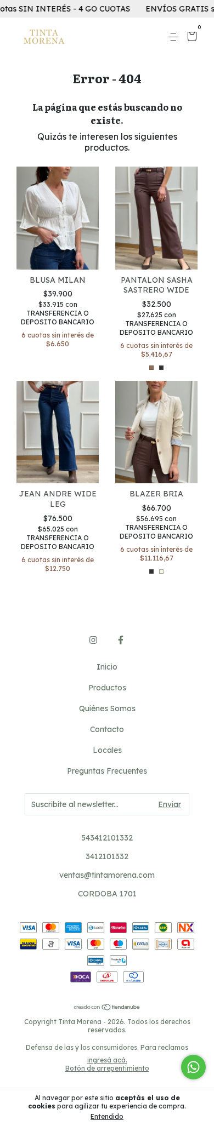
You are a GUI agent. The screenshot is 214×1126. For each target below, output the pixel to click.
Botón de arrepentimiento (107, 1068)
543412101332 (107, 838)
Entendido (107, 1116)
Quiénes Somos (107, 708)
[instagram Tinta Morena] (93, 640)
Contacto (107, 729)
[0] (190, 37)
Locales (107, 750)
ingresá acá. (107, 1060)
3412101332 (107, 856)
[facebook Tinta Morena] (120, 640)
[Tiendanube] (107, 1007)
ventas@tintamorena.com (107, 875)
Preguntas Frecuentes (107, 771)
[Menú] (175, 37)
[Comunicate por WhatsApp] (193, 1067)
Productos (107, 688)
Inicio (107, 667)
